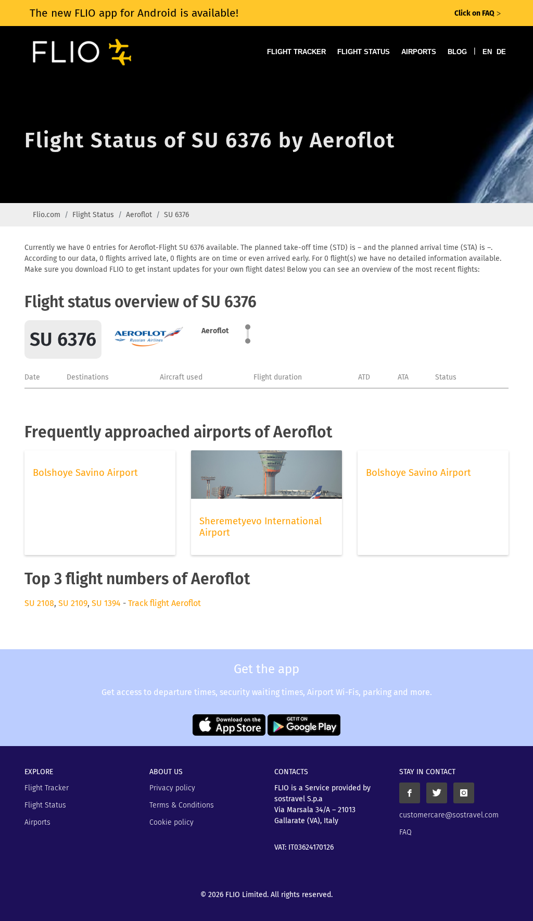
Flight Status (363, 52)
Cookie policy (171, 822)
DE (501, 52)
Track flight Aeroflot (164, 603)
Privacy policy (172, 788)
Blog (457, 52)
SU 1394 (106, 603)
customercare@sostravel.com (449, 815)
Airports (418, 52)
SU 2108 (39, 603)
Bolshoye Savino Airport (85, 472)
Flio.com (46, 214)
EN (487, 52)
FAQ (405, 832)
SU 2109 (72, 603)
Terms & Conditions (181, 805)
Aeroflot (139, 214)
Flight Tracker (296, 52)
